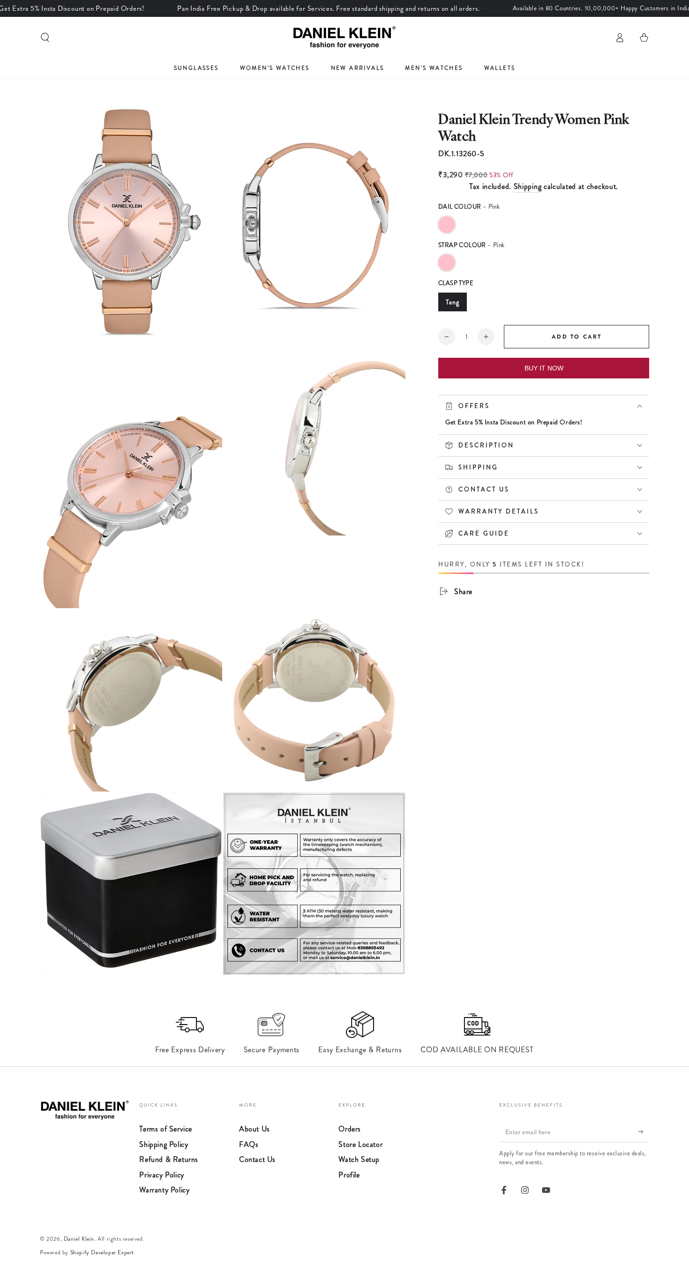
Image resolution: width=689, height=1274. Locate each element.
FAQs (248, 1144)
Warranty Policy (164, 1189)
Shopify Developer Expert (102, 1252)
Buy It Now (543, 368)
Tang (452, 302)
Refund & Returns (168, 1159)
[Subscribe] (643, 1131)
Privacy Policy (161, 1174)
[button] (45, 37)
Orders (349, 1128)
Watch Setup (359, 1159)
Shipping (528, 186)
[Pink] (446, 224)
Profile (348, 1174)
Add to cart (576, 336)
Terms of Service (165, 1128)
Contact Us (257, 1159)
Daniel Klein (79, 1239)
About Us (254, 1128)
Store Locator (360, 1144)
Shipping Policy (163, 1144)
